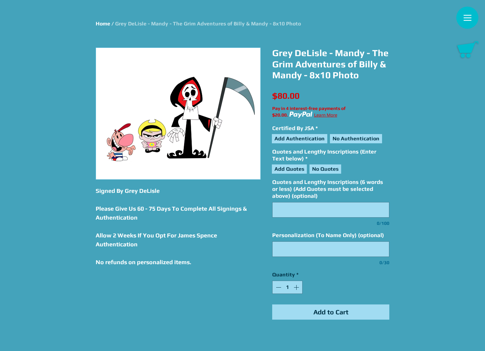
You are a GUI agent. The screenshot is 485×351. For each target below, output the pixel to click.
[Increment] (297, 287)
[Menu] (467, 18)
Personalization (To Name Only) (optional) (328, 235)
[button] (467, 49)
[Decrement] (277, 287)
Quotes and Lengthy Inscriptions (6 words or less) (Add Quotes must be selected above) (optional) (327, 189)
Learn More (325, 115)
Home (103, 23)
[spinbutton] (287, 287)
